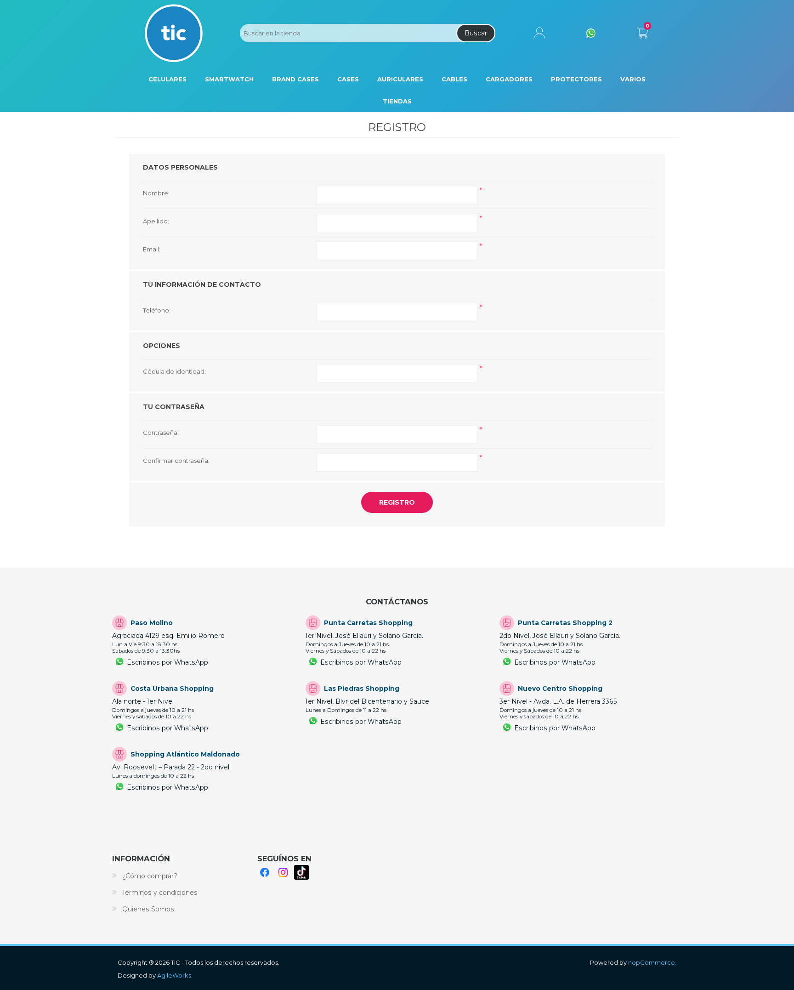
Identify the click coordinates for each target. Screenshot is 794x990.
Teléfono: (156, 310)
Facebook (264, 872)
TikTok (301, 872)
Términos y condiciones (160, 892)
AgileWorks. (175, 975)
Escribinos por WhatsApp (167, 662)
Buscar (476, 33)
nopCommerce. (652, 962)
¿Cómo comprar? (149, 876)
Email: (151, 249)
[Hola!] (591, 33)
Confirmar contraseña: (176, 460)
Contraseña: (161, 432)
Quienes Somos (148, 909)
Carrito (642, 31)
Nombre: (156, 193)
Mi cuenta (539, 33)
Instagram (283, 872)
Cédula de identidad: (174, 371)
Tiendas (397, 101)
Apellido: (156, 221)
